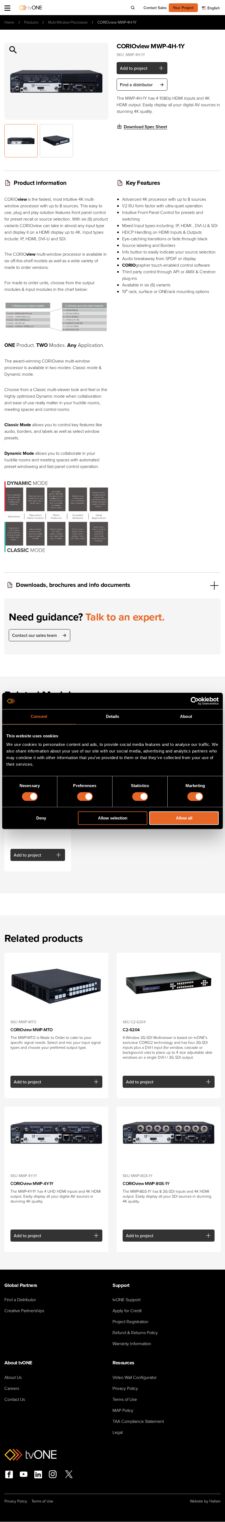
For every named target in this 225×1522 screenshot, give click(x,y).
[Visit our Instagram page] (52, 1475)
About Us (13, 1377)
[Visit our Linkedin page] (38, 1474)
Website (196, 1501)
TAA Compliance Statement (138, 1421)
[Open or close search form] (132, 7)
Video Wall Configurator (135, 1377)
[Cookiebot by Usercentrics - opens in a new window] (195, 701)
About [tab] (186, 716)
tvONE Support (126, 1300)
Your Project (183, 7)
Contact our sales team (34, 635)
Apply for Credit (127, 1311)
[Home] (30, 7)
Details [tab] (112, 716)
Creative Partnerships (24, 1311)
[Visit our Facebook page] (9, 1474)
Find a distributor (136, 85)
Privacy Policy (125, 1388)
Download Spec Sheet (145, 127)
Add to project (133, 68)
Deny (41, 818)
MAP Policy (123, 1410)
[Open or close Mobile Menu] (7, 7)
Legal (118, 1432)
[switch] (85, 796)
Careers (11, 1388)
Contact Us (14, 1399)
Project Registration (130, 1321)
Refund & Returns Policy (135, 1332)
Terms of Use (125, 1399)
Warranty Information (132, 1343)
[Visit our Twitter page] (68, 1475)
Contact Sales (155, 7)
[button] (14, 52)
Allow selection (112, 818)
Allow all (184, 818)
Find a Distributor (20, 1300)
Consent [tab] (39, 716)
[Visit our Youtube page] (23, 1475)
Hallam (215, 1501)
